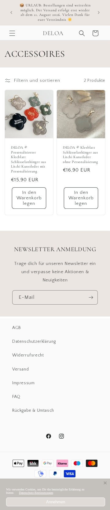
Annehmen (55, 502)
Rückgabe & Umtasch (33, 410)
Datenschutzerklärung (34, 341)
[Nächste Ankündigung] (98, 12)
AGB (16, 327)
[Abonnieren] (90, 297)
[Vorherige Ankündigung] (11, 12)
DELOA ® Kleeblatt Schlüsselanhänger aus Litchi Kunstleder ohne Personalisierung (80, 154)
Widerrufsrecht (28, 355)
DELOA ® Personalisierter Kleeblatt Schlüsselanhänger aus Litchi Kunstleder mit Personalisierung (28, 159)
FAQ (16, 396)
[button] (12, 33)
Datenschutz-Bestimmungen (36, 492)
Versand (20, 369)
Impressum (23, 383)
